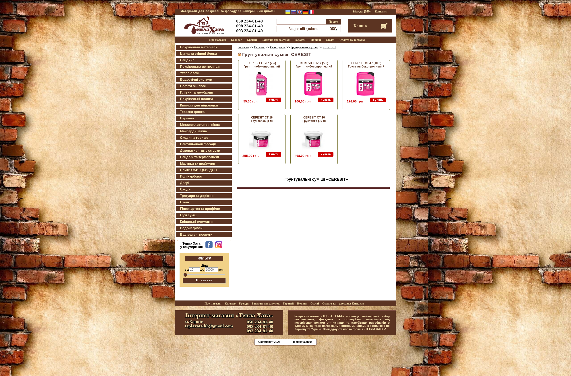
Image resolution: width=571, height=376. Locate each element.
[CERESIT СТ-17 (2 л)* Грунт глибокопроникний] (261, 94)
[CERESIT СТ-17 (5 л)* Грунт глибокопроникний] (313, 94)
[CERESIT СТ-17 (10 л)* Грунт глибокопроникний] (365, 94)
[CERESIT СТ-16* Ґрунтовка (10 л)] (313, 149)
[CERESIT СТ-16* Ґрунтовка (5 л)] (261, 149)
